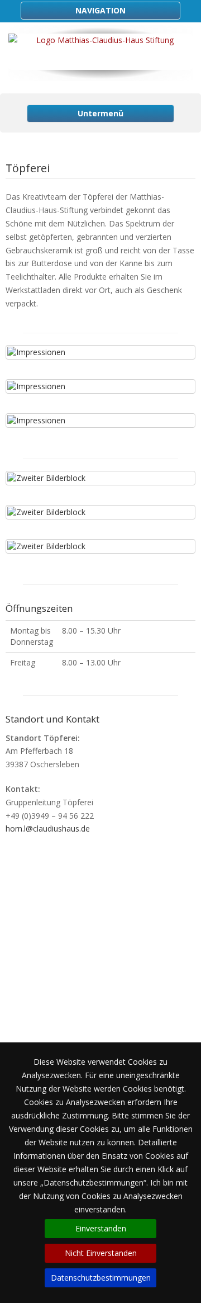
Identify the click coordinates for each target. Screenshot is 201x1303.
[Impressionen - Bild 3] (100, 420)
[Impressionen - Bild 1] (100, 352)
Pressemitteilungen (100, 1002)
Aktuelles (100, 961)
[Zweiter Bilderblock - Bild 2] (100, 512)
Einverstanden (100, 1228)
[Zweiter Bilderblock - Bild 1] (100, 478)
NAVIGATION (100, 10)
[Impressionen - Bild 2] (100, 386)
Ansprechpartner (101, 1015)
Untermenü (100, 113)
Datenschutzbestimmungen (101, 1277)
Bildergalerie (100, 975)
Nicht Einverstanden (101, 1253)
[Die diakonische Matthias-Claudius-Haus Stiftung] (100, 52)
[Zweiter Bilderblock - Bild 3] (100, 546)
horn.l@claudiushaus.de (48, 828)
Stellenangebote (100, 988)
